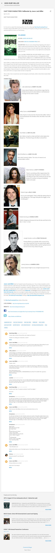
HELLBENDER (21, 35)
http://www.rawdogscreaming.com (17, 306)
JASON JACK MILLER (27, 38)
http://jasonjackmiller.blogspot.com (35, 295)
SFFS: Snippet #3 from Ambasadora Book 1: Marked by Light (20, 498)
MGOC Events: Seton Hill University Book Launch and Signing (21, 513)
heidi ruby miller (27, 322)
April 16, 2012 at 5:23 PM (18, 377)
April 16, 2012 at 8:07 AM (22, 333)
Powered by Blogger (27, 547)
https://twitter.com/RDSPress (14, 316)
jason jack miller (7, 325)
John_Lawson (12, 350)
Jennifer (11, 377)
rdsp (46, 325)
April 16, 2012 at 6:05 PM (22, 407)
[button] (50, 11)
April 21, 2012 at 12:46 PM (23, 461)
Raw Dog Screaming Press (41, 27)
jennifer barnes (16, 325)
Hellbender (27, 290)
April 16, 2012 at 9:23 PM (20, 424)
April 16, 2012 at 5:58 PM (20, 396)
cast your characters (17, 322)
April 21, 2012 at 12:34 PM (18, 454)
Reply (10, 339)
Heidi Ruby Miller (13, 333)
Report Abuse (27, 550)
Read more (48, 509)
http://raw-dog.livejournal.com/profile (21, 303)
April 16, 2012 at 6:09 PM (20, 414)
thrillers (6, 327)
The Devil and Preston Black (15, 295)
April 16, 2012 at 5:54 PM (22, 387)
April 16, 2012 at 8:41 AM (22, 342)
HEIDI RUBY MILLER (11, 3)
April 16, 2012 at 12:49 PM (23, 361)
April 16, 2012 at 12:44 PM (21, 350)
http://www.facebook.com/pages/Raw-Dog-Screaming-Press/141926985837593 (26, 311)
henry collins (41, 322)
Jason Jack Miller (9, 284)
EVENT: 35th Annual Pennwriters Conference (16, 529)
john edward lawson (25, 325)
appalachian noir (8, 322)
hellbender (35, 322)
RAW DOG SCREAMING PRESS (30, 41)
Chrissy (11, 454)
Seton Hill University (8, 292)
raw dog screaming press (37, 325)
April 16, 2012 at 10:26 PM (23, 444)
